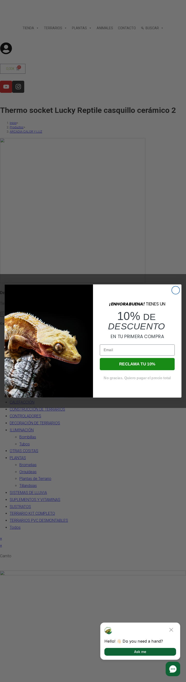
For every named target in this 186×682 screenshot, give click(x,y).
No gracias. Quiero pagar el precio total (137, 378)
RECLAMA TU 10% (137, 364)
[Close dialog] (176, 290)
